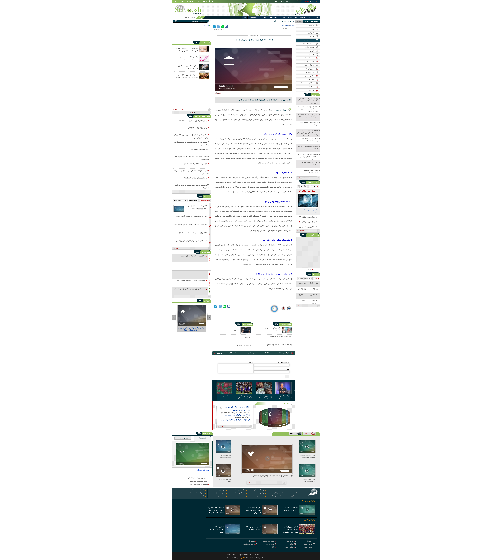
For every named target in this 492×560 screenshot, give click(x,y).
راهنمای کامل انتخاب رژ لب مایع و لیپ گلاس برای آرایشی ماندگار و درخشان (191, 136)
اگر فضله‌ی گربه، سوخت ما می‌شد (199, 484)
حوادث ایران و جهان (277, 496)
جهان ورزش (260, 496)
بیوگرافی (264, 17)
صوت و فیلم (308, 547)
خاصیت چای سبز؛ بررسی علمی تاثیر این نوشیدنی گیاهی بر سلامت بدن (191, 143)
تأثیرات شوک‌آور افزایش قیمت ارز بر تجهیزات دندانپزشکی (191, 172)
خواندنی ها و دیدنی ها (196, 490)
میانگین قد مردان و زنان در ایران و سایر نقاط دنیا (193, 120)
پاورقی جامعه (183, 438)
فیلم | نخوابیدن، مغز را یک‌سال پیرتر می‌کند (225, 456)
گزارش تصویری (288, 547)
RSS (272, 547)
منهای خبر (282, 17)
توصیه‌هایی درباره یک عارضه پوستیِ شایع (279, 345)
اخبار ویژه (302, 17)
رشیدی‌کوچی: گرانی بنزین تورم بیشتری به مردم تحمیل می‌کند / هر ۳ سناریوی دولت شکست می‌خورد (284, 397)
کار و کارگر (294, 496)
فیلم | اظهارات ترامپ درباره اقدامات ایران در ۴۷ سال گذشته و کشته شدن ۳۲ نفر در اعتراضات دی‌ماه (216, 510)
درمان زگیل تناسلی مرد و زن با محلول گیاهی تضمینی (191, 216)
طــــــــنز (202, 438)
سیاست (295, 490)
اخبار (244, 17)
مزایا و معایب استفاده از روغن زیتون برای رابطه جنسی (190, 224)
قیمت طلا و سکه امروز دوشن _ (284, 21)
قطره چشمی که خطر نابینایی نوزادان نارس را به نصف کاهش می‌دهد (187, 49)
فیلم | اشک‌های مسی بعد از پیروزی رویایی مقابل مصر (290, 510)
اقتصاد (295, 493)
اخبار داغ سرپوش (303, 178)
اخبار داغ (310, 17)
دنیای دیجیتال (220, 493)
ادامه (300, 306)
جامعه (282, 490)
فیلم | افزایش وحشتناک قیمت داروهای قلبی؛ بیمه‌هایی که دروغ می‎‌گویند (272, 476)
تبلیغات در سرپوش (268, 541)
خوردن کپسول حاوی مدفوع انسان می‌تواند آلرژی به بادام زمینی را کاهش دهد (186, 76)
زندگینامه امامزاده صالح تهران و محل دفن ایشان (237, 407)
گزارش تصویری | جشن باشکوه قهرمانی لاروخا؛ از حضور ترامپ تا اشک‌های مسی (290, 530)
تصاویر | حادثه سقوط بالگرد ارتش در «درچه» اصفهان (217, 529)
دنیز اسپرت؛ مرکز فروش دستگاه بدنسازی (196, 163)
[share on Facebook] (226, 26)
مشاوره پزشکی (285, 25)
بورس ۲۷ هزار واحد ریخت (224, 396)
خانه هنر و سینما (239, 490)
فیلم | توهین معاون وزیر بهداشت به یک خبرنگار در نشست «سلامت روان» (308, 480)
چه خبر (203, 252)
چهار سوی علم (220, 490)
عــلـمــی (209, 267)
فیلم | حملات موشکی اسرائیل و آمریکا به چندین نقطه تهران (253, 510)
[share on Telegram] (218, 26)
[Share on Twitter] (214, 26)
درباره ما (309, 541)
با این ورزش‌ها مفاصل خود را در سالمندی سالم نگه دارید (271, 329)
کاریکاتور (207, 301)
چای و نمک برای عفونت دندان (199, 149)
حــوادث (209, 282)
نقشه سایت (270, 544)
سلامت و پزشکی (279, 493)
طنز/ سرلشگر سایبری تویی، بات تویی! (198, 481)
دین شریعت (241, 496)
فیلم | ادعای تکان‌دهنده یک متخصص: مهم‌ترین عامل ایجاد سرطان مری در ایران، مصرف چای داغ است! (307, 456)
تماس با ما (289, 541)
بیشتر (176, 248)
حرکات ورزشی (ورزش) (244, 345)
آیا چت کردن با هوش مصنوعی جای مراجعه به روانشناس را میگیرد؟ (191, 186)
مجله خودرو (221, 496)
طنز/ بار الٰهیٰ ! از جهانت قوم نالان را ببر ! (197, 478)
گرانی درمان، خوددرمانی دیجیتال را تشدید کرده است (309, 211)
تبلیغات (182, 2)
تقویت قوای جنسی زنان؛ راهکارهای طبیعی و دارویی (191, 241)
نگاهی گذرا (251, 541)
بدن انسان (248, 337)
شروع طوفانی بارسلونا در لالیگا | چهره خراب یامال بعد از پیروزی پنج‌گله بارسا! (244, 397)
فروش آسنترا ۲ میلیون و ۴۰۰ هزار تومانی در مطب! (188, 67)
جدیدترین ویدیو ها (308, 501)
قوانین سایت (308, 544)
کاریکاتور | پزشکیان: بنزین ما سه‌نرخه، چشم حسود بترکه (192, 329)
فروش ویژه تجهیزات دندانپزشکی (198, 128)
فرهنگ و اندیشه (239, 493)
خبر (316, 94)
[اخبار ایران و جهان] (305, 15)
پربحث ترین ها (292, 17)
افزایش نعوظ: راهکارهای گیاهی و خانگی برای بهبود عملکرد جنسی (191, 158)
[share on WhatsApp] (222, 26)
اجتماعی (209, 258)
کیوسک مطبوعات (254, 17)
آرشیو (199, 2)
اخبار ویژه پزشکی (179, 109)
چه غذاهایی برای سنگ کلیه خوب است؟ (196, 178)
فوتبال (262, 493)
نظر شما (250, 362)
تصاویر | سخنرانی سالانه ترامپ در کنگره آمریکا (253, 528)
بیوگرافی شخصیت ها (197, 493)
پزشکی (292, 25)
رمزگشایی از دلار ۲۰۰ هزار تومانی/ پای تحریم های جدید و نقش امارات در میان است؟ (265, 397)
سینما (209, 274)
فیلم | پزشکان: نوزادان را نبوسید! (224, 480)
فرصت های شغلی (249, 544)
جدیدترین (219, 353)
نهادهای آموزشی (259, 490)
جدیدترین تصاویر (309, 520)
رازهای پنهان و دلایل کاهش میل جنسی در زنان (193, 232)
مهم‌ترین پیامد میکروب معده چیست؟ (280, 336)
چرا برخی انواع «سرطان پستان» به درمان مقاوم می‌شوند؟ (187, 58)
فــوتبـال (209, 291)
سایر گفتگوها (303, 230)
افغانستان (201, 496)
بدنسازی (237, 330)
